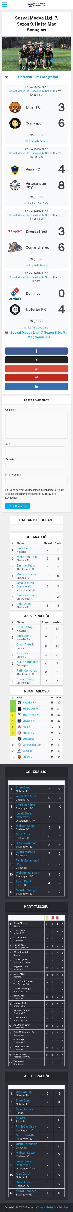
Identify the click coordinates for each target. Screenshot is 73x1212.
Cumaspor (28, 738)
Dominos (27, 750)
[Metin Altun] (19, 975)
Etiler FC (28, 756)
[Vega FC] (36, 169)
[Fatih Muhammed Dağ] (24, 1033)
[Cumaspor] (36, 123)
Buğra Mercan (25, 852)
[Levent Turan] (20, 939)
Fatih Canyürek (26, 670)
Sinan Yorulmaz (26, 595)
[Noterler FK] (36, 309)
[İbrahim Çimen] (21, 960)
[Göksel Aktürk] (21, 953)
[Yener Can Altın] (21, 1048)
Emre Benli (23, 548)
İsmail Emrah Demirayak (25, 584)
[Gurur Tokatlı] (20, 1018)
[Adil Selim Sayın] (21, 1026)
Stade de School (38, 141)
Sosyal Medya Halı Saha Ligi (53, 1207)
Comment (10, 409)
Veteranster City (32, 744)
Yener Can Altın (26, 557)
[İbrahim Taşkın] (20, 1004)
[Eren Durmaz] (20, 931)
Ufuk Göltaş (24, 627)
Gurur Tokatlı (25, 679)
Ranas (26, 726)
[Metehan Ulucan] (21, 1011)
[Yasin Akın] (18, 1062)
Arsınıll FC (28, 732)
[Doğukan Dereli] (21, 968)
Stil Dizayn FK (31, 708)
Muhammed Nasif (27, 872)
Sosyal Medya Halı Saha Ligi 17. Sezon (31, 91)
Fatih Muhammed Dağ (27, 862)
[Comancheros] (36, 247)
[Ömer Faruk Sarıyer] (23, 982)
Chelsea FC (29, 720)
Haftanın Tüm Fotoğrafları (38, 77)
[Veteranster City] (36, 185)
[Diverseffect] (36, 231)
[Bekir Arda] (19, 997)
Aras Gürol (23, 1173)
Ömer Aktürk (25, 644)
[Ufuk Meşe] (19, 1040)
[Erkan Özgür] (21, 1055)
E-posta (10, 459)
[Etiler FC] (36, 107)
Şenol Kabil (23, 881)
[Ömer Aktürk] (20, 924)
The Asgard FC (31, 714)
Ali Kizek (22, 653)
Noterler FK (29, 702)
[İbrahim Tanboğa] (22, 989)
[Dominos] (36, 293)
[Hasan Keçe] (21, 946)
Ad (7, 444)
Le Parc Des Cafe (38, 203)
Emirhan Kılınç (26, 565)
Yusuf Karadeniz (27, 662)
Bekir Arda (23, 604)
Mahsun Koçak (26, 574)
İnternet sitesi (13, 474)
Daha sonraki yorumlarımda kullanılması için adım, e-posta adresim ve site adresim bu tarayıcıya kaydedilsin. (35, 493)
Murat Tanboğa (26, 890)
